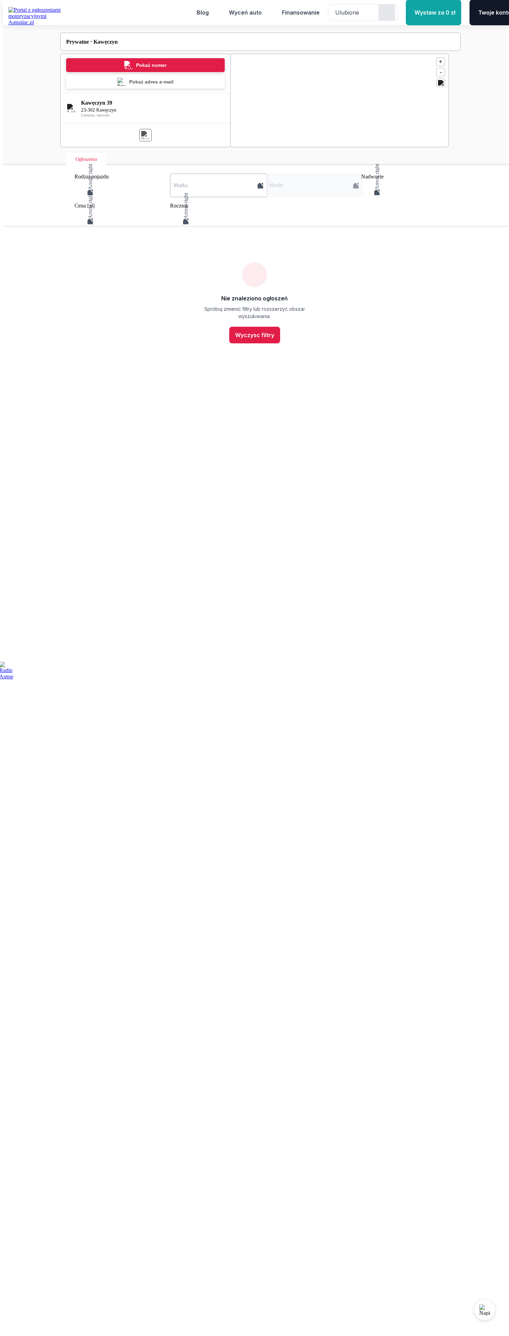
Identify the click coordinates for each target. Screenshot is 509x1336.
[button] (219, 185)
